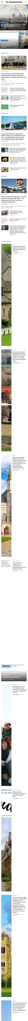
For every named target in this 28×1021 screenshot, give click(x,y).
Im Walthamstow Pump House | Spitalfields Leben (17, 106)
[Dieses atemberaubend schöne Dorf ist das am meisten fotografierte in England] (6, 295)
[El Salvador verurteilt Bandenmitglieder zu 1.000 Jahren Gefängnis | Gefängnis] (9, 39)
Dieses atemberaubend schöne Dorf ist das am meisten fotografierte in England (19, 249)
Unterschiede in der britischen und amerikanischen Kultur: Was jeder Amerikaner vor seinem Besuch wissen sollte (14, 76)
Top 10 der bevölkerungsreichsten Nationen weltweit (18, 219)
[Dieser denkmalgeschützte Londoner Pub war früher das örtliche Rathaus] (4, 212)
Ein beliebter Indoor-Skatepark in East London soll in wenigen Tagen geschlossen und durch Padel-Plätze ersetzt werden (18, 150)
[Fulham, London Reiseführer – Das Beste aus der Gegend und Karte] (6, 840)
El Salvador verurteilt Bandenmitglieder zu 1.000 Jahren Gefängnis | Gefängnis (8, 45)
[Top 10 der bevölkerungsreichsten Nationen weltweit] (4, 220)
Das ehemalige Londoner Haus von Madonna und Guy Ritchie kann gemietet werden (23, 41)
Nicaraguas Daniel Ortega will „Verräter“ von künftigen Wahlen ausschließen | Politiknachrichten (18, 89)
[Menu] (2, 2)
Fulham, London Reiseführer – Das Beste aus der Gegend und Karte (19, 794)
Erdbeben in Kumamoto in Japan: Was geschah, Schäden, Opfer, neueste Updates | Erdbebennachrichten (13, 673)
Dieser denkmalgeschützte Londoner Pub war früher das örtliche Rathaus (16, 212)
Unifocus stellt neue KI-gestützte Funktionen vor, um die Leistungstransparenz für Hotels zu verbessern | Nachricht (18, 97)
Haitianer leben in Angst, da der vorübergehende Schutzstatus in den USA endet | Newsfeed (19, 566)
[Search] (26, 2)
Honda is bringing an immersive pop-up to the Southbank (13, 25)
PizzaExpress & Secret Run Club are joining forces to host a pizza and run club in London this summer (20, 689)
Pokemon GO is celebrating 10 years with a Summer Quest (18, 168)
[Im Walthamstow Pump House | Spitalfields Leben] (4, 106)
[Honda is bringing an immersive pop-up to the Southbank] (14, 17)
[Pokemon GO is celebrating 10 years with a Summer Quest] (4, 169)
